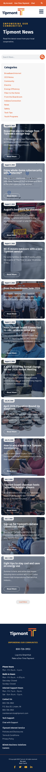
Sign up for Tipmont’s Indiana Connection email (21, 525)
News (6, 104)
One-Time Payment (22, 3)
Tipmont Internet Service (13, 728)
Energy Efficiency (12, 89)
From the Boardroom (13, 97)
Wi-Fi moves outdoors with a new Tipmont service (23, 250)
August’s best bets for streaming (22, 209)
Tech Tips (8, 112)
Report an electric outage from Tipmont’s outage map (21, 132)
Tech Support (8, 718)
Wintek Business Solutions (14, 745)
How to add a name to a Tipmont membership (22, 447)
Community (9, 81)
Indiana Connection (12, 100)
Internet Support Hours (12, 688)
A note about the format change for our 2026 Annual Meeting (22, 368)
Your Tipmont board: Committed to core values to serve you (22, 329)
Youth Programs (11, 116)
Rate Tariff (23, 763)
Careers (5, 748)
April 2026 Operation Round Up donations (22, 407)
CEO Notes (9, 77)
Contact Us (7, 699)
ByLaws (23, 761)
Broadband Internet (12, 73)
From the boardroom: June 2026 (22, 288)
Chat (33, 3)
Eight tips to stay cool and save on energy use (22, 565)
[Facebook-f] (14, 767)
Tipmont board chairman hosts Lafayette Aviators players (21, 486)
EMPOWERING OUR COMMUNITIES (23, 642)
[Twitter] (20, 767)
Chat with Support (10, 722)
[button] (41, 3)
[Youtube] (25, 767)
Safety (7, 108)
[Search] (42, 57)
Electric (7, 85)
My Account (8, 3)
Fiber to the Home (12, 93)
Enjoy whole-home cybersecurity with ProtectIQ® (23, 172)
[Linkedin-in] (31, 767)
